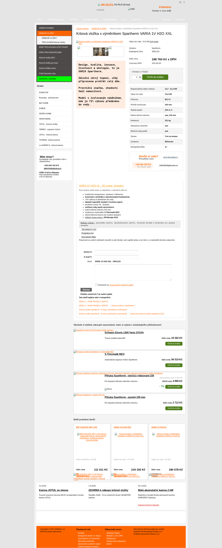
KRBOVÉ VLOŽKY (99, 29)
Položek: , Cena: (161, 9)
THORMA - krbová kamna (49, 140)
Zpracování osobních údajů (89, 544)
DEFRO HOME (45, 114)
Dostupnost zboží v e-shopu (89, 536)
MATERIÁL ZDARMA (47, 79)
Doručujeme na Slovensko (89, 538)
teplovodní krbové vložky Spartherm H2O (147, 314)
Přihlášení (166, 20)
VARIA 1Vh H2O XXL (122, 427)
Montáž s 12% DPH (115, 536)
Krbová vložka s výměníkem (122, 306)
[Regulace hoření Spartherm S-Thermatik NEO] (94, 352)
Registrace (180, 20)
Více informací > (170, 157)
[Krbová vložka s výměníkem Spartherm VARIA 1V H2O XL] (167, 435)
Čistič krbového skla (47, 73)
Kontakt (81, 533)
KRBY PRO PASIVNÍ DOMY (50, 52)
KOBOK (42, 108)
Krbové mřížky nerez (47, 68)
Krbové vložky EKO (47, 58)
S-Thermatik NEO (114, 354)
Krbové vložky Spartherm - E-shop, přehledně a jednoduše (103, 310)
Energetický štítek (89, 237)
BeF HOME (43, 103)
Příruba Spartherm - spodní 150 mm (125, 397)
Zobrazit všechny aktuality (148, 505)
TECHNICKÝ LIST (89, 229)
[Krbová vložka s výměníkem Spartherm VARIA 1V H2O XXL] (100, 43)
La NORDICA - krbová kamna (51, 145)
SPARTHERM (44, 119)
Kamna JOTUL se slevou (53, 490)
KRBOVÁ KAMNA (46, 28)
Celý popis (154, 42)
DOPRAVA (73, 20)
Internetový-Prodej (150, 532)
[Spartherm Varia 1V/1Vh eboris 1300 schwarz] (93, 330)
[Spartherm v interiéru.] (100, 51)
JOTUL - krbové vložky (48, 124)
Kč (180, 2)
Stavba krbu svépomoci (116, 541)
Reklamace (111, 538)
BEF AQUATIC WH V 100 (86, 427)
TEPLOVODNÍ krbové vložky (53, 42)
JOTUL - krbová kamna (48, 135)
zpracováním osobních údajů (121, 285)
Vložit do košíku (155, 77)
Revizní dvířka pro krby (48, 63)
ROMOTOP (43, 92)
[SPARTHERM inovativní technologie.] (116, 51)
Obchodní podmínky (56, 20)
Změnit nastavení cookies (88, 547)
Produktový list (87, 233)
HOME (39, 20)
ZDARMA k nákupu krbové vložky (108, 490)
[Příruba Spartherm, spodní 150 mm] (89, 395)
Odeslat (86, 290)
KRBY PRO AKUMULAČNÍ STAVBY (53, 47)
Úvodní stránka (82, 29)
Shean (153, 534)
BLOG (109, 544)
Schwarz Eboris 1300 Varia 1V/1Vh (124, 332)
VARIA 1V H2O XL (159, 427)
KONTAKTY (137, 20)
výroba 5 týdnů (140, 72)
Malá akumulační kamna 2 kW (155, 490)
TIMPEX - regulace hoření (49, 129)
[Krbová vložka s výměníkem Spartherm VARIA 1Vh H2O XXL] (129, 435)
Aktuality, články (113, 533)
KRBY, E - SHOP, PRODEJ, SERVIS (93, 302)
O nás (124, 20)
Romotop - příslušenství (48, 98)
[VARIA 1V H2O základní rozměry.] (85, 51)
